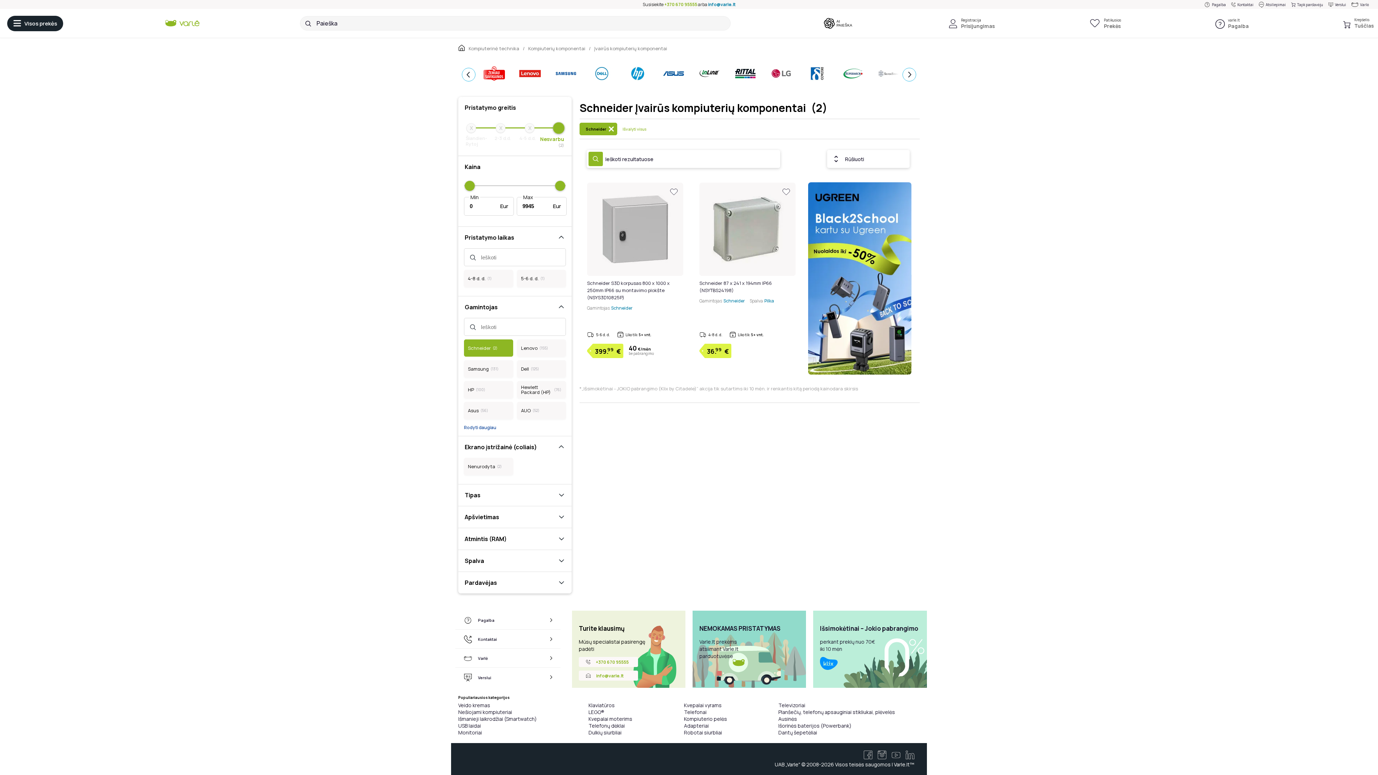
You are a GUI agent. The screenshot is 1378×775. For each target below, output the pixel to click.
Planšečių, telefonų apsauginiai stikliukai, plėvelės (836, 712)
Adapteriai (696, 725)
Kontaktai (1245, 4)
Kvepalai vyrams (703, 705)
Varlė (1364, 4)
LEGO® (596, 712)
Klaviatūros (602, 705)
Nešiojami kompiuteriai (485, 712)
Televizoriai (791, 705)
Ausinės (787, 718)
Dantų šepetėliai (797, 732)
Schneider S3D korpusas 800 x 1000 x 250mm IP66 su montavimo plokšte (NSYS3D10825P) (628, 290)
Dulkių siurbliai (605, 732)
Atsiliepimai (1276, 4)
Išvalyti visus (634, 129)
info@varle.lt (722, 4)
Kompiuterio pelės (705, 718)
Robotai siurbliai (703, 732)
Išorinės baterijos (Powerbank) (815, 725)
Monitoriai (470, 732)
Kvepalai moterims (610, 718)
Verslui (1340, 4)
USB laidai (469, 725)
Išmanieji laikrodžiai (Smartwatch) (497, 718)
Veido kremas (474, 705)
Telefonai (695, 712)
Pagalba (1219, 4)
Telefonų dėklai (607, 725)
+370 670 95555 (680, 4)
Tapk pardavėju (1310, 4)
